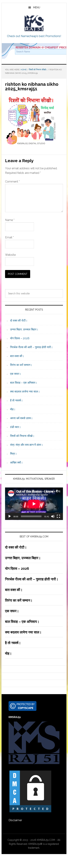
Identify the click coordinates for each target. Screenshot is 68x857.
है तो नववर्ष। (16, 400)
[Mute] (53, 516)
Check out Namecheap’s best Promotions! (34, 36)
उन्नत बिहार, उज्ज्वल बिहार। (24, 329)
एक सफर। (15, 373)
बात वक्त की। (17, 356)
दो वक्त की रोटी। (19, 320)
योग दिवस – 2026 (19, 338)
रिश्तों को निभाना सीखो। (22, 436)
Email (9, 237)
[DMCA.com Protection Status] (30, 811)
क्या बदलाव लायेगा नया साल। (25, 391)
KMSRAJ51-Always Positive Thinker (34, 23)
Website (10, 254)
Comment (12, 181)
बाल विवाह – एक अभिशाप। (23, 382)
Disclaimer (15, 820)
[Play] (9, 516)
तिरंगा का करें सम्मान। (21, 365)
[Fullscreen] (58, 516)
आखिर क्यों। (16, 462)
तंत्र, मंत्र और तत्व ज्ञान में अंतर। (26, 444)
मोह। (13, 409)
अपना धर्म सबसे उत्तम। (21, 418)
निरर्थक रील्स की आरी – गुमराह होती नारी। (31, 347)
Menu (36, 7)
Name (9, 220)
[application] (34, 503)
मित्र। (13, 453)
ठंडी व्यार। (15, 427)
